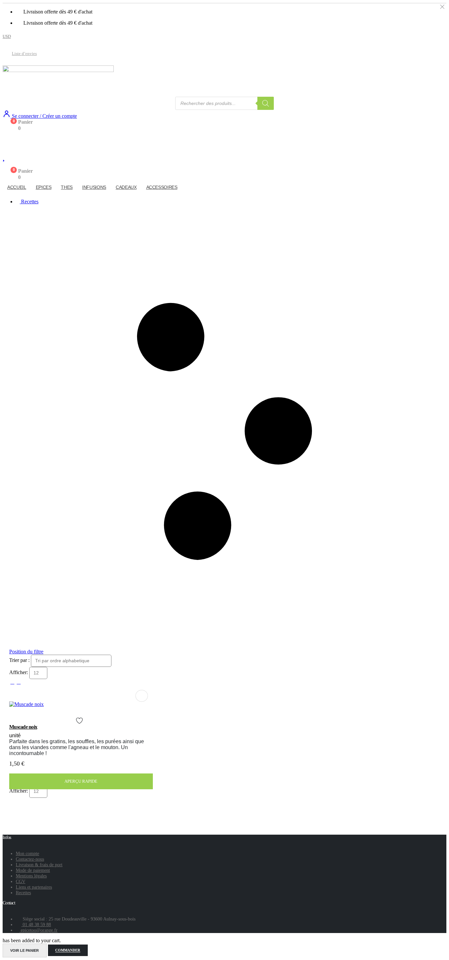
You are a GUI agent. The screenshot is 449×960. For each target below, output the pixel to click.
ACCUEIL (16, 187)
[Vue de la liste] (18, 682)
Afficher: (19, 672)
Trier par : (20, 660)
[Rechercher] (265, 103)
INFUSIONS (94, 187)
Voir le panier (24, 950)
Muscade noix (23, 727)
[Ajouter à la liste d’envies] (80, 721)
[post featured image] (26, 704)
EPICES (44, 187)
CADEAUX (126, 187)
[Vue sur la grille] (12, 682)
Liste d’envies (24, 53)
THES (67, 187)
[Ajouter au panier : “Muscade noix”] (141, 696)
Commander (67, 950)
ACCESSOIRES (161, 187)
